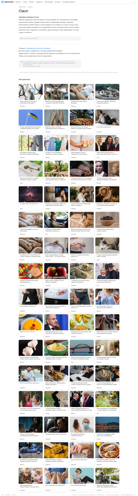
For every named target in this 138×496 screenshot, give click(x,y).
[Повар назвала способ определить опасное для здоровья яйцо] (82, 147)
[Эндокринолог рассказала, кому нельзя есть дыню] (82, 326)
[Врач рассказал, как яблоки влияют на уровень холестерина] (82, 121)
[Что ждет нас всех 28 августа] (31, 198)
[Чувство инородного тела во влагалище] (31, 224)
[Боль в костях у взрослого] (82, 454)
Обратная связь (100, 494)
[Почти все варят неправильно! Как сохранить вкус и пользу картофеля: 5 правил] (56, 352)
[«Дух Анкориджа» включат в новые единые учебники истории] (82, 403)
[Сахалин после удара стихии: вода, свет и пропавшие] (107, 429)
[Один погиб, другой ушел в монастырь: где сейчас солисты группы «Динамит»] (107, 147)
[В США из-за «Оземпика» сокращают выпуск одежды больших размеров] (56, 147)
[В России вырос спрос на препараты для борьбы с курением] (107, 301)
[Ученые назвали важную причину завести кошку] (107, 249)
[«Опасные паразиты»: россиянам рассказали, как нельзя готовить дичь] (82, 173)
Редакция (74, 494)
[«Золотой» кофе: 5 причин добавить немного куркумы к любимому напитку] (56, 454)
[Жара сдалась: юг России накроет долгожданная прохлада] (107, 326)
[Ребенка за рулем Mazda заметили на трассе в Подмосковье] (56, 224)
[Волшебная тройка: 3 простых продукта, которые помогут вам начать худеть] (107, 454)
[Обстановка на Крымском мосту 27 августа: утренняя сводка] (82, 352)
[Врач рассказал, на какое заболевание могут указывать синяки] (56, 121)
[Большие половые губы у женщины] (82, 96)
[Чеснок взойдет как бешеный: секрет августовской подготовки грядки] (31, 352)
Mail (3, 494)
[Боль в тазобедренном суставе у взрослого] (82, 301)
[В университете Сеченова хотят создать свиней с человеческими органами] (31, 249)
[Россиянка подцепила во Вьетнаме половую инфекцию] (31, 147)
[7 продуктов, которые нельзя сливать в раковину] (82, 275)
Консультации (22, 6)
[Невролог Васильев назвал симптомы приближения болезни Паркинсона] (107, 480)
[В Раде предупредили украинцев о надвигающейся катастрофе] (31, 121)
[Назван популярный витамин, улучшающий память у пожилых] (56, 173)
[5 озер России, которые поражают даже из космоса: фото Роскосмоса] (56, 403)
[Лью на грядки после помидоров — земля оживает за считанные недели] (107, 403)
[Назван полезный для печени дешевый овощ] (31, 275)
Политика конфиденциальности (127, 494)
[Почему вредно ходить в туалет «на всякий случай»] (107, 352)
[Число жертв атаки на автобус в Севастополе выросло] (56, 301)
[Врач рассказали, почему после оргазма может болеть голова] (82, 224)
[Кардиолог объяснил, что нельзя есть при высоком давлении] (107, 198)
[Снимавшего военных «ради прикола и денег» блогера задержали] (31, 454)
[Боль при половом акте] (107, 121)
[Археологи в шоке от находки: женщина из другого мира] (31, 173)
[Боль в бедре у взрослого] (31, 301)
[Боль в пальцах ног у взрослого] (56, 480)
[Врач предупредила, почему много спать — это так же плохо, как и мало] (56, 249)
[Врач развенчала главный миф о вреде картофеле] (56, 377)
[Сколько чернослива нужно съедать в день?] (107, 224)
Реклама (14, 494)
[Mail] (2, 2)
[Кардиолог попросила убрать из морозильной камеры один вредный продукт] (56, 198)
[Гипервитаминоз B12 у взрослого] (56, 429)
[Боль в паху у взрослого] (82, 480)
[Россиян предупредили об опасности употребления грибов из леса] (107, 377)
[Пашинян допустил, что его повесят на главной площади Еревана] (56, 326)
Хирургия (30, 6)
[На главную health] (9, 2)
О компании (7, 494)
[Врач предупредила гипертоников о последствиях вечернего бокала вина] (31, 480)
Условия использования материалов (86, 494)
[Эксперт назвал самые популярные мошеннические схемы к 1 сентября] (31, 429)
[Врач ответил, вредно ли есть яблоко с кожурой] (56, 275)
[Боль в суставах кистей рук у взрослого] (82, 249)
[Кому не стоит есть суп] (31, 326)
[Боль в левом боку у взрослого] (31, 377)
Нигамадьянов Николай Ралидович (38, 48)
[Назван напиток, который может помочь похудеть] (82, 198)
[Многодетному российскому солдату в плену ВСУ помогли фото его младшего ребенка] (56, 96)
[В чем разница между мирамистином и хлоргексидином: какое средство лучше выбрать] (82, 429)
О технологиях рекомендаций (112, 494)
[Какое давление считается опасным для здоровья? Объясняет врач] (31, 96)
